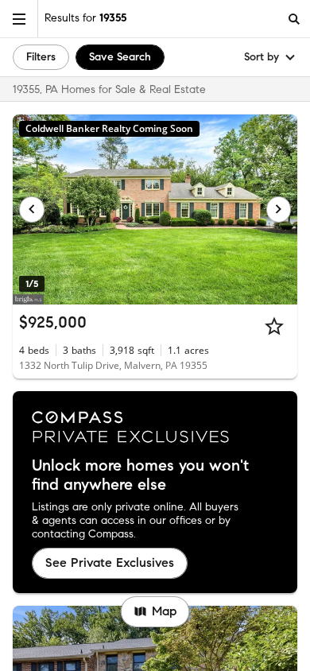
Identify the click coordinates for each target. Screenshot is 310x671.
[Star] (274, 326)
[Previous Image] (32, 209)
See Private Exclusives (109, 562)
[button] (19, 18)
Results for (85, 18)
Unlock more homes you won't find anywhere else (140, 475)
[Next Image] (279, 209)
